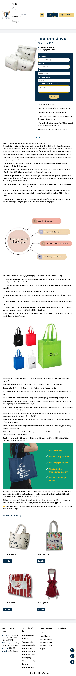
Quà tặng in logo (27, 648)
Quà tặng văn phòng (28, 655)
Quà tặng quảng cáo (28, 645)
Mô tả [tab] (38, 137)
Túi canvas (50, 47)
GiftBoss (5, 500)
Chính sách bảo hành (46, 642)
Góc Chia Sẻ (15, 17)
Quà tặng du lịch (27, 658)
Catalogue (15, 22)
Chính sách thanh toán (46, 639)
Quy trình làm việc (45, 636)
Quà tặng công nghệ (28, 651)
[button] (34, 40)
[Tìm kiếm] (42, 15)
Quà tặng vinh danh (28, 642)
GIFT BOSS (52, 50)
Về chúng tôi (15, 4)
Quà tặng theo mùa (28, 667)
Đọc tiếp (7, 561)
